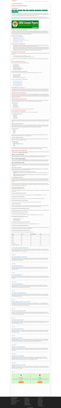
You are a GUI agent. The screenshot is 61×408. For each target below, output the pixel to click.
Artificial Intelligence (44, 10)
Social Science (20, 10)
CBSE (41, 1)
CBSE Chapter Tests (26, 402)
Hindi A (24, 10)
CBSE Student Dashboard (14, 398)
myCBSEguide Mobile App (14, 397)
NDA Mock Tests (13, 404)
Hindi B (27, 10)
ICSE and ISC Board (13, 399)
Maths (13, 10)
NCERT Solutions (46, 1)
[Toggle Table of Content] (18, 8)
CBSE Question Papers (27, 399)
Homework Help (40, 404)
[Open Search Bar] (50, 1)
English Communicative (38, 10)
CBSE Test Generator (40, 401)
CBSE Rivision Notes (26, 401)
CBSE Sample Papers (29, 1)
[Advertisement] (30, 390)
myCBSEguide (13, 0)
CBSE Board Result (40, 400)
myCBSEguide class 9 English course (19, 218)
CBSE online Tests (40, 402)
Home (25, 1)
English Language (32, 10)
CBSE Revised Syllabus (27, 403)
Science (16, 10)
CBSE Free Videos (40, 403)
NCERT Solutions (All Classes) (36, 1)
